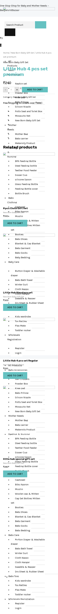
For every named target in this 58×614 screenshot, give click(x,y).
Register (19, 603)
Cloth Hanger (22, 562)
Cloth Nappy (21, 557)
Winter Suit (21, 553)
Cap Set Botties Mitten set (25, 500)
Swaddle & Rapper (25, 567)
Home (6, 53)
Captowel (20, 480)
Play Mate (20, 589)
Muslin (19, 489)
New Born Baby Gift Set (22, 53)
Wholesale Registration (21, 599)
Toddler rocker (23, 594)
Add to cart (35, 89)
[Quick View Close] (7, 577)
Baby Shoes (21, 512)
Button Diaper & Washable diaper (28, 541)
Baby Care (13, 535)
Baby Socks (21, 525)
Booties (19, 507)
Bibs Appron (21, 484)
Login (18, 608)
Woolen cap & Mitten (27, 493)
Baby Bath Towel (24, 548)
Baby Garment (22, 521)
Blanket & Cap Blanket (27, 516)
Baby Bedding (22, 530)
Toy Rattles (21, 585)
